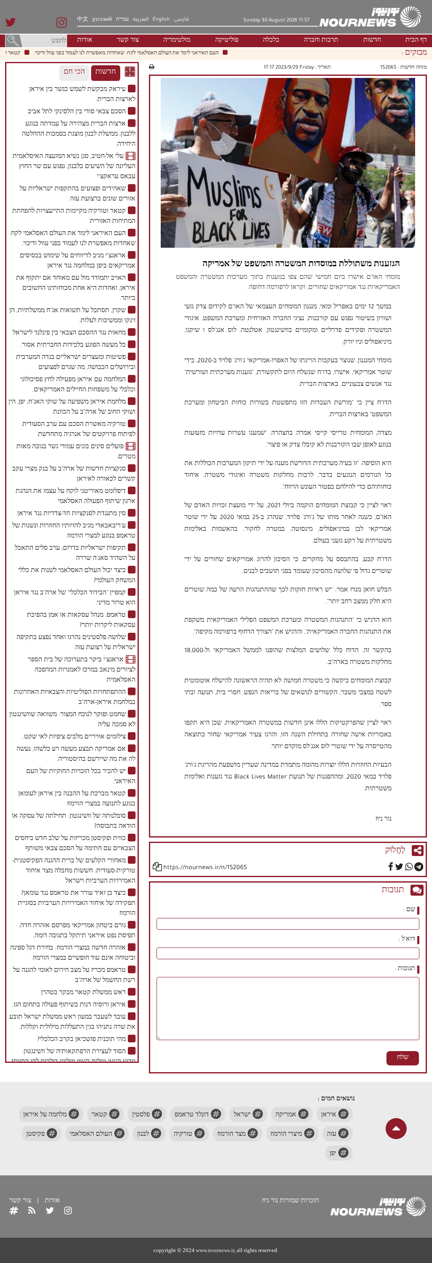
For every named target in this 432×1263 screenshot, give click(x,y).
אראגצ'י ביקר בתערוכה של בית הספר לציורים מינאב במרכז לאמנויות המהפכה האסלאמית (81, 670)
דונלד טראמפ (192, 1115)
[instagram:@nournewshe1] (68, 1212)
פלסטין (141, 1115)
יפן (332, 1154)
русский (102, 20)
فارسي (181, 20)
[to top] (396, 1128)
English (161, 20)
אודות (84, 40)
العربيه (140, 20)
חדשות (372, 40)
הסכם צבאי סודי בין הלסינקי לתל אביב (77, 112)
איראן (328, 1115)
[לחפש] (13, 41)
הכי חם (74, 72)
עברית (122, 20)
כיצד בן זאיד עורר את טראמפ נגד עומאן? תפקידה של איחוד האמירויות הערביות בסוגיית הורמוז (76, 904)
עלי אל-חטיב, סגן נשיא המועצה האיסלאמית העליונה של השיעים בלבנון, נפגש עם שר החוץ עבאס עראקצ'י (74, 167)
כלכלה (271, 40)
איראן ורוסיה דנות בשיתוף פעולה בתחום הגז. (69, 1005)
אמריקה (285, 1115)
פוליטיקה (226, 40)
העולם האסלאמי (91, 1135)
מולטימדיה (176, 40)
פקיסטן (35, 1135)
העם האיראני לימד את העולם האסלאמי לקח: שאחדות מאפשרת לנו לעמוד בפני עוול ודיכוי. (140, 53)
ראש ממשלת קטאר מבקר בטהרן (83, 993)
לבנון (143, 1135)
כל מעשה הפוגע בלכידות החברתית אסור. (73, 346)
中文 (82, 20)
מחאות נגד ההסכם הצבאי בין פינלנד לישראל (69, 333)
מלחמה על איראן (45, 1115)
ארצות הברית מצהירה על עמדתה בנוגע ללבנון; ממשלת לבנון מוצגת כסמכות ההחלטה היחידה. (78, 134)
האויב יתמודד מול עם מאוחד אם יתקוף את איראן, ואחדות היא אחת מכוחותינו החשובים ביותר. (75, 289)
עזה (331, 1135)
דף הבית (416, 40)
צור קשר (128, 40)
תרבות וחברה (321, 40)
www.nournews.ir (215, 1250)
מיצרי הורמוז (286, 1135)
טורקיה (183, 1135)
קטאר (99, 1115)
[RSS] (31, 1212)
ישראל (242, 1115)
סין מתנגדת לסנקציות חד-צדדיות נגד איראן (71, 514)
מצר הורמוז (231, 1135)
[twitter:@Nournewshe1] (50, 1212)
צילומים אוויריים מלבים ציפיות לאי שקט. (74, 737)
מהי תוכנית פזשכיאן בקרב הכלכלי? (81, 1040)
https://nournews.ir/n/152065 (205, 868)
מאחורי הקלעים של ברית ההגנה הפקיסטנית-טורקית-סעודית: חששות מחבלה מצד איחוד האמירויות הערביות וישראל (73, 871)
